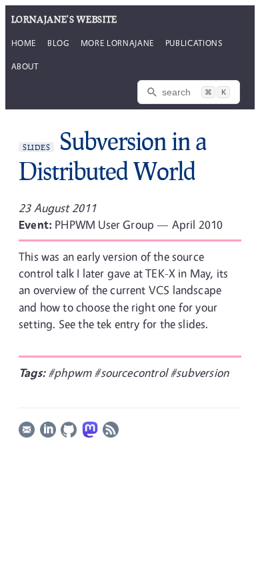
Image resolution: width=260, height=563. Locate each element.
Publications (194, 42)
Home (24, 42)
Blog (58, 42)
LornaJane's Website (64, 19)
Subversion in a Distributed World (112, 155)
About (25, 66)
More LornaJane (117, 42)
